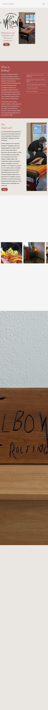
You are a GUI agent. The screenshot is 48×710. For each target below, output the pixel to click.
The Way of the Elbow (8, 4)
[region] (24, 253)
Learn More (6, 44)
